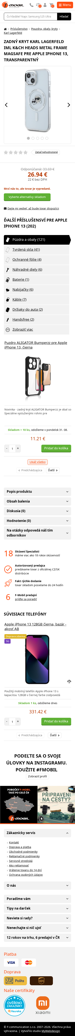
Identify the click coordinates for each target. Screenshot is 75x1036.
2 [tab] (33, 138)
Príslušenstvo (19, 29)
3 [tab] (37, 138)
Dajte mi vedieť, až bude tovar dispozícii (33, 208)
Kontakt (14, 842)
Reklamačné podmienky (24, 856)
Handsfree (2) (23, 319)
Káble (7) (19, 299)
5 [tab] (46, 138)
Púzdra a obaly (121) (28, 239)
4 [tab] (42, 138)
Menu (67, 5)
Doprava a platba (20, 847)
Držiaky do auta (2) (27, 309)
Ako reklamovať (19, 865)
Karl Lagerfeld (13, 33)
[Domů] (5, 29)
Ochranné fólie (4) (26, 259)
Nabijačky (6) (22, 289)
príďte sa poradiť (26, 599)
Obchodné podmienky (23, 851)
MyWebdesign (51, 1031)
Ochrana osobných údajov (26, 874)
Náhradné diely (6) (27, 269)
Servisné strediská (20, 861)
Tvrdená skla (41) (26, 249)
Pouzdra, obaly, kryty (44, 29)
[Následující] (69, 105)
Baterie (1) (20, 279)
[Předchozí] (6, 105)
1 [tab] (28, 138)
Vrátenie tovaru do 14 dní (25, 870)
